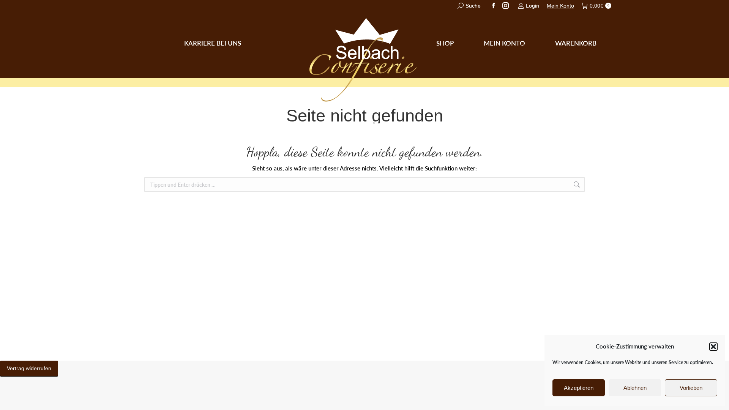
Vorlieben (691, 388)
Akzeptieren (578, 388)
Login (532, 6)
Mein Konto (560, 6)
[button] (713, 346)
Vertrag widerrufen (29, 368)
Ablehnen (635, 388)
